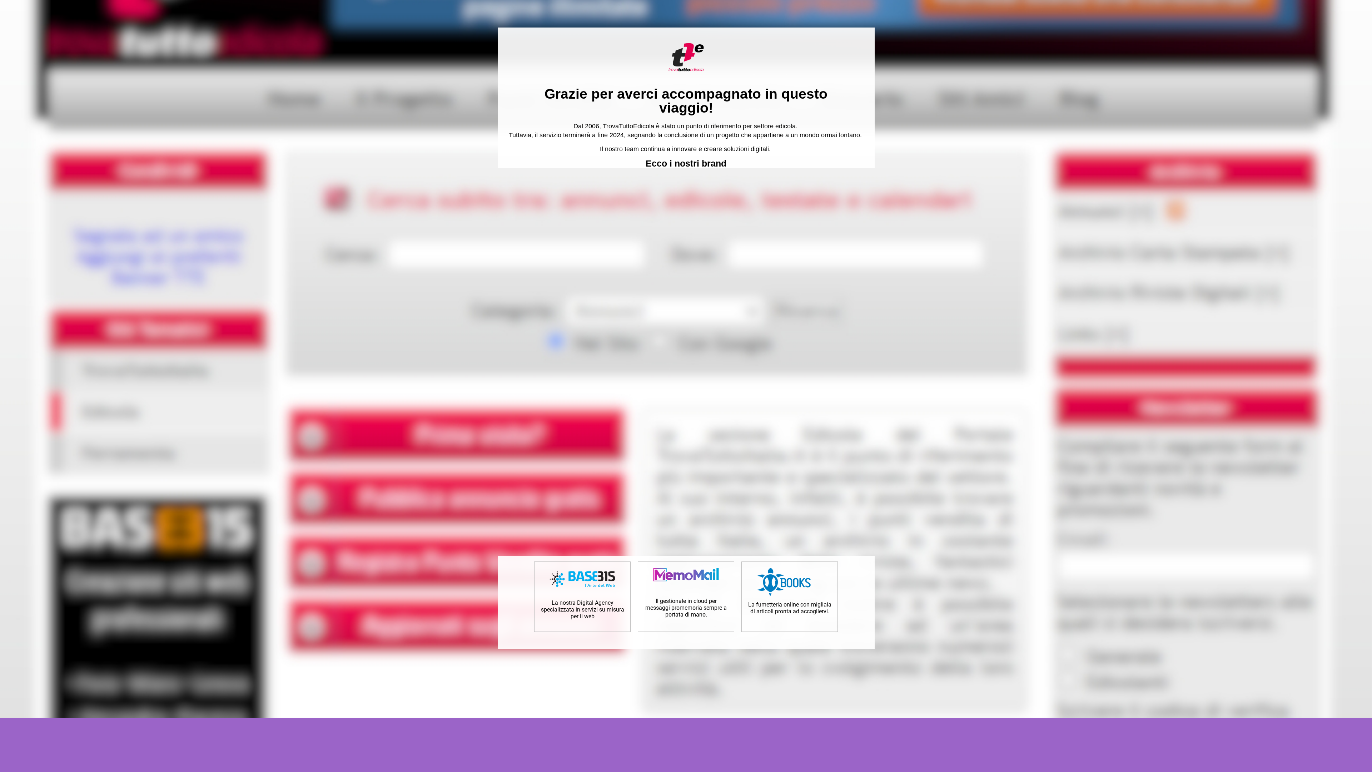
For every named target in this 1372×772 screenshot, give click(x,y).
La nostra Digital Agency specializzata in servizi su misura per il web (582, 609)
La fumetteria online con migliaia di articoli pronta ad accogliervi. (789, 608)
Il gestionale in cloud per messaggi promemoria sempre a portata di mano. (686, 608)
